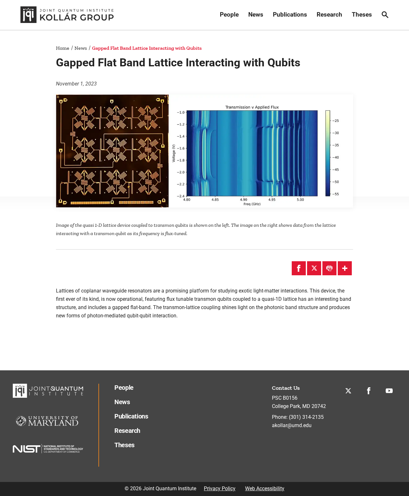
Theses (362, 14)
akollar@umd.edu (292, 425)
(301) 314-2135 (306, 417)
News (255, 14)
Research (329, 14)
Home (62, 48)
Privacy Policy (219, 488)
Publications (290, 14)
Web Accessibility (264, 488)
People (229, 14)
